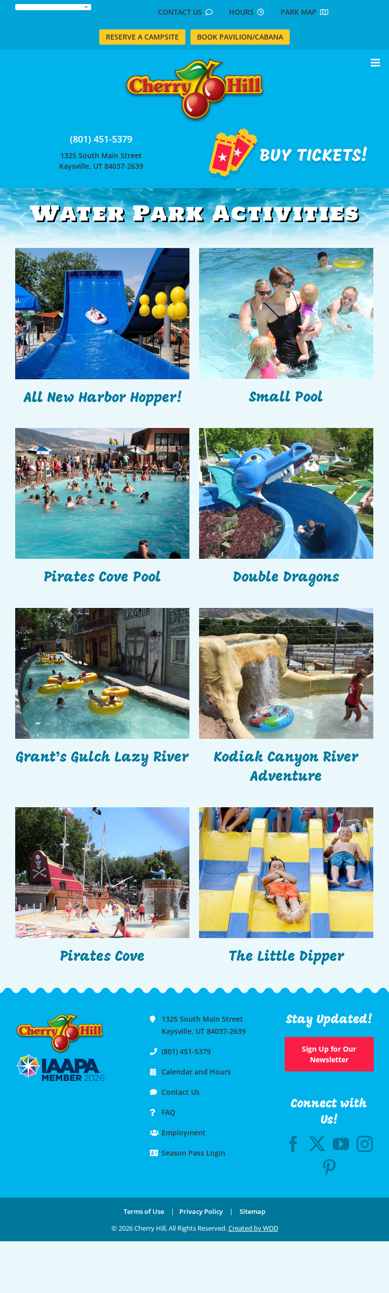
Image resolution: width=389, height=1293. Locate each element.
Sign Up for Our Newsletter (329, 1054)
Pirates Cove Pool (102, 578)
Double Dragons (286, 578)
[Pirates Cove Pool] (102, 493)
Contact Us (182, 12)
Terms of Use (144, 1211)
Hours (243, 12)
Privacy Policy (201, 1211)
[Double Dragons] (286, 493)
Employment (184, 1132)
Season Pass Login (193, 1153)
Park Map (300, 12)
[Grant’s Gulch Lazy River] (102, 673)
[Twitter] (317, 1144)
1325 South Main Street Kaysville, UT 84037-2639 (101, 161)
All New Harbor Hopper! (102, 398)
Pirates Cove (102, 957)
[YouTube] (341, 1144)
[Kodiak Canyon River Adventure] (286, 673)
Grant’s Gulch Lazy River (102, 758)
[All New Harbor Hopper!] (102, 313)
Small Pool (286, 398)
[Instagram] (365, 1144)
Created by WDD (253, 1228)
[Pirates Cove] (102, 872)
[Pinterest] (329, 1167)
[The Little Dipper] (286, 872)
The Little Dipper (286, 957)
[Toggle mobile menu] (376, 62)
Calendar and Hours (196, 1071)
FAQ (168, 1112)
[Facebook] (293, 1144)
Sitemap (252, 1211)
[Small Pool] (286, 313)
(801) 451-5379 (101, 139)
